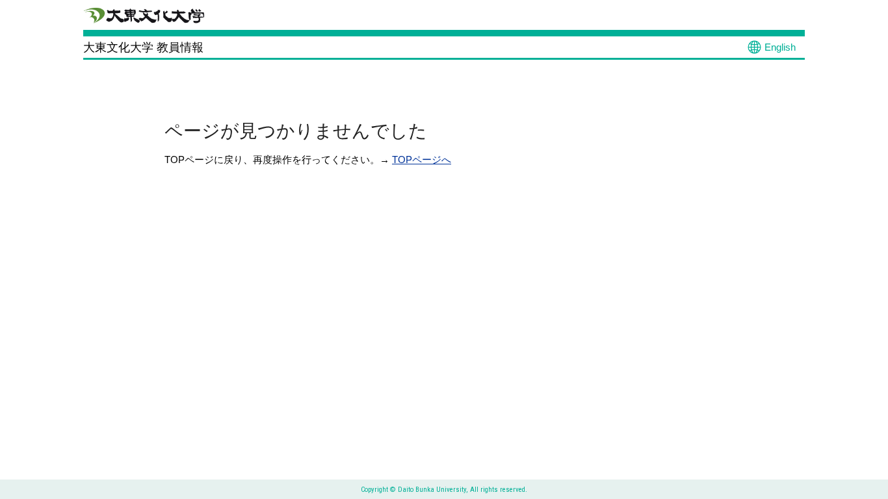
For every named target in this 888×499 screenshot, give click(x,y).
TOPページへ (421, 159)
